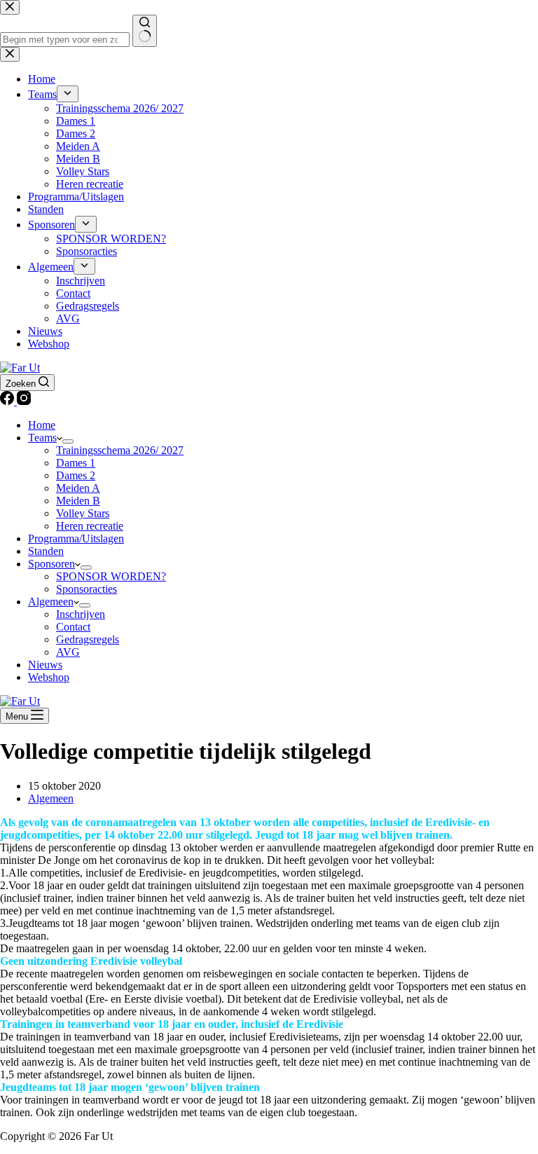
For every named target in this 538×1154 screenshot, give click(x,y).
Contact (73, 627)
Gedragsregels (87, 639)
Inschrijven (80, 614)
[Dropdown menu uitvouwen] (68, 441)
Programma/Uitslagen (76, 538)
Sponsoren (51, 564)
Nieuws (45, 665)
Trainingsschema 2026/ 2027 (120, 450)
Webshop (48, 677)
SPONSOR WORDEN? (111, 576)
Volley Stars (82, 513)
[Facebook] (8, 401)
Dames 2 (75, 475)
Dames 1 (75, 463)
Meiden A (78, 488)
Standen (46, 551)
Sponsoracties (86, 589)
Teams (42, 438)
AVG (68, 652)
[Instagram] (24, 401)
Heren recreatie (89, 526)
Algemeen (51, 601)
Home (41, 425)
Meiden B (78, 501)
